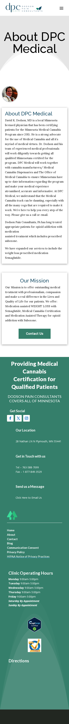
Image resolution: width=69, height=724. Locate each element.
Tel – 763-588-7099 (27, 467)
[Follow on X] (18, 418)
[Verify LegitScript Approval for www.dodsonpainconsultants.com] (34, 631)
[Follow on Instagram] (26, 418)
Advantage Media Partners (42, 719)
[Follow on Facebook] (10, 418)
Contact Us (34, 333)
